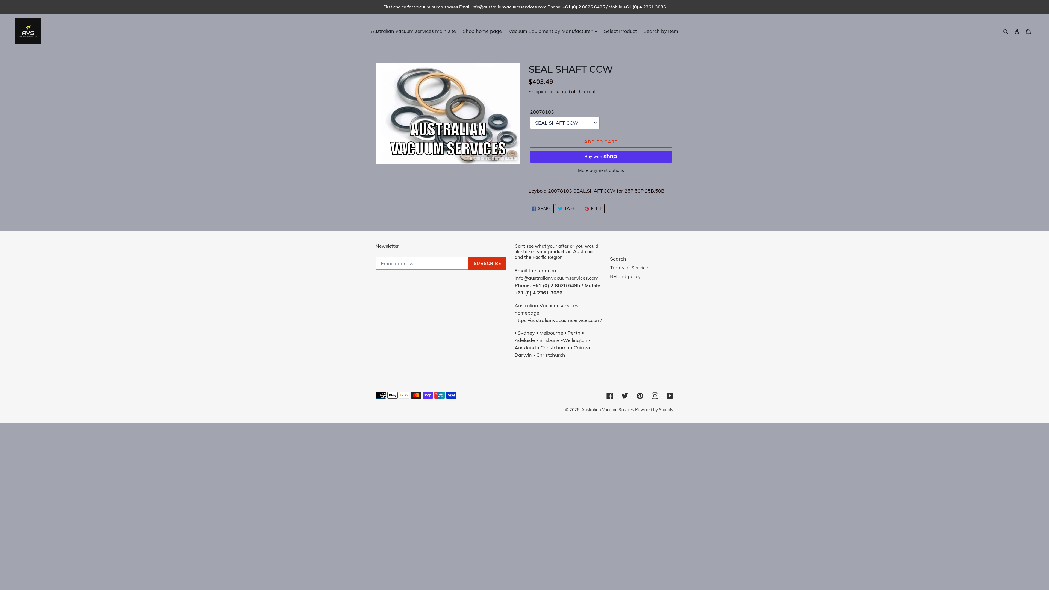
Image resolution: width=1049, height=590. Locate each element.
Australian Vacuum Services (607, 409)
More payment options (601, 170)
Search (618, 259)
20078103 (542, 112)
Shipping (538, 91)
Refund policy (625, 276)
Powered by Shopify (654, 409)
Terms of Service (629, 267)
